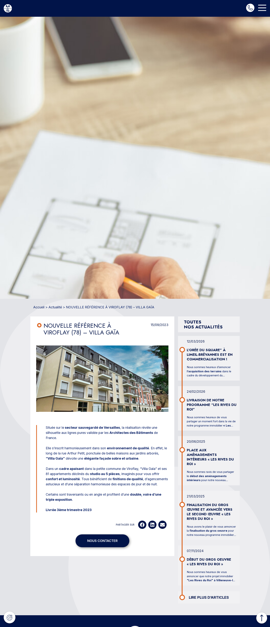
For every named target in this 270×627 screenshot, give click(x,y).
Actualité (55, 307)
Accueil (38, 307)
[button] (142, 525)
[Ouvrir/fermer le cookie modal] (9, 617)
